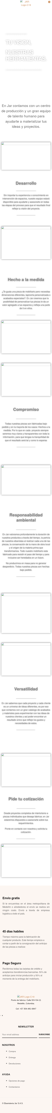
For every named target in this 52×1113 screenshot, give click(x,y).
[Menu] (4, 3)
